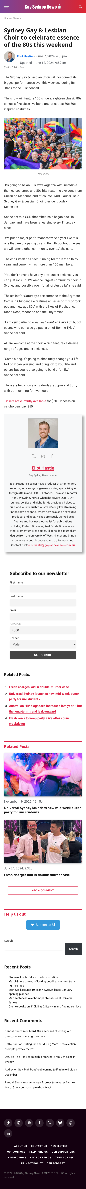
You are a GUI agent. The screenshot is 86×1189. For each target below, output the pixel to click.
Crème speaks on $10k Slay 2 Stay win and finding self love (45, 1006)
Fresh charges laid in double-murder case (39, 687)
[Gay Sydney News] (43, 6)
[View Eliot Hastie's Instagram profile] (43, 456)
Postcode (15, 624)
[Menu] (6, 6)
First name (16, 582)
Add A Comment (43, 890)
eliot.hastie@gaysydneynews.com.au (51, 545)
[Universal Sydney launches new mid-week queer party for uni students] (43, 774)
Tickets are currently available (25, 401)
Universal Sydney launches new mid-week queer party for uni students (42, 810)
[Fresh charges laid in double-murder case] (43, 841)
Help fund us (38, 1151)
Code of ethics (40, 1157)
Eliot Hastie (25, 56)
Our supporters (63, 1151)
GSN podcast (56, 1163)
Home (7, 18)
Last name (16, 596)
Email (13, 610)
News (16, 18)
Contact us (39, 1146)
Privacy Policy (32, 1163)
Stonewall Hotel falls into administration (33, 977)
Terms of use (64, 1157)
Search (8, 940)
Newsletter (59, 1146)
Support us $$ (45, 925)
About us (20, 1146)
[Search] (80, 6)
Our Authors (16, 1151)
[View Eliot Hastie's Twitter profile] (34, 456)
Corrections (17, 1157)
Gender (14, 638)
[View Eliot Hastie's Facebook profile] (51, 456)
